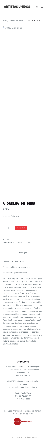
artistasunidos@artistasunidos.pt (23, 387)
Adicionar (21, 228)
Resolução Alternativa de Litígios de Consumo (23, 411)
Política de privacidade (23, 414)
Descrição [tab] (23, 253)
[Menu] (42, 7)
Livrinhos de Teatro (21, 242)
